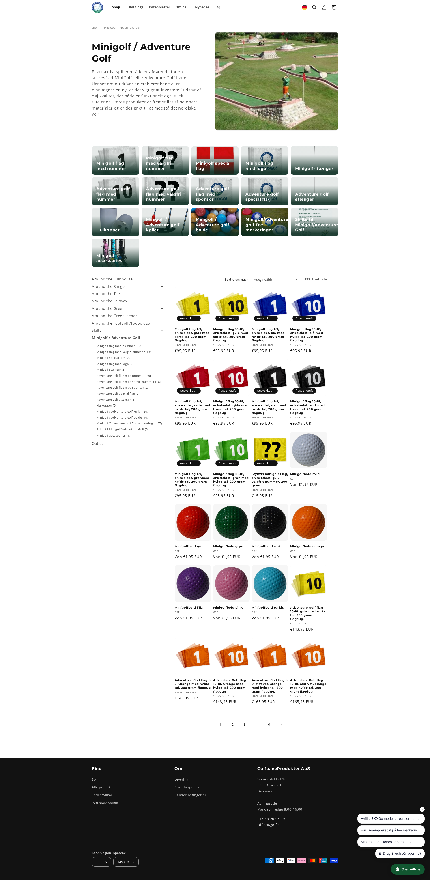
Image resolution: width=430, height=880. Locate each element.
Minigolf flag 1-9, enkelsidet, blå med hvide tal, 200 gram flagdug (268, 334)
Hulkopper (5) (107, 405)
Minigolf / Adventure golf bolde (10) (122, 417)
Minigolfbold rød (189, 546)
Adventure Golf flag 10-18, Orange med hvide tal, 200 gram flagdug (229, 685)
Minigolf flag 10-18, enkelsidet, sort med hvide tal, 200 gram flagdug (307, 407)
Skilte (97, 330)
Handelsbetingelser (190, 795)
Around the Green (108, 308)
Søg (95, 779)
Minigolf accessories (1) (113, 435)
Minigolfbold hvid (305, 474)
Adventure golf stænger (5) (116, 400)
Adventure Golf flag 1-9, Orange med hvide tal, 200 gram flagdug (193, 683)
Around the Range (108, 286)
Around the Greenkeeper (114, 315)
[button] (117, 7)
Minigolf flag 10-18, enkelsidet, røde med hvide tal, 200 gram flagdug (231, 407)
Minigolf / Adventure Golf (123, 27)
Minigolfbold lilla (189, 607)
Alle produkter (103, 787)
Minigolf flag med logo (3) (115, 364)
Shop (95, 27)
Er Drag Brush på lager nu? (400, 853)
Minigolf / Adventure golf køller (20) (122, 411)
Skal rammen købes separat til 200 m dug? (393, 842)
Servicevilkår (102, 795)
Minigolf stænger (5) (111, 370)
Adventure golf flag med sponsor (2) (123, 387)
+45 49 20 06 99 (271, 818)
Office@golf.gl (269, 824)
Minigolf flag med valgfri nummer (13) (124, 352)
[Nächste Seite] (281, 724)
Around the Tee (106, 293)
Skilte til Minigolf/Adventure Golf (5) (123, 429)
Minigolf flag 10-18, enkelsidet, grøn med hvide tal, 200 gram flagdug (231, 479)
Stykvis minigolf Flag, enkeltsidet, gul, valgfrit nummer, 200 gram (270, 479)
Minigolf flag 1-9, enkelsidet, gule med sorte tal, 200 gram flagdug (192, 334)
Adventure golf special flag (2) (118, 394)
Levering (181, 779)
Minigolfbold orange (307, 546)
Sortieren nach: (237, 279)
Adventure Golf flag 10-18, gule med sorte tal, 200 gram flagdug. (308, 613)
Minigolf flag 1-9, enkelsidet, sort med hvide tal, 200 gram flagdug (269, 407)
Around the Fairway (109, 301)
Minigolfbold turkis (268, 607)
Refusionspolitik (105, 803)
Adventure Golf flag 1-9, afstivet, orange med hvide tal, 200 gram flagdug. (270, 685)
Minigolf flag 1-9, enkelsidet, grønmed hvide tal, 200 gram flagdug (192, 479)
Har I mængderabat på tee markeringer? (392, 830)
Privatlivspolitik (186, 787)
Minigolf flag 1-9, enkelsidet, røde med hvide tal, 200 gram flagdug (192, 407)
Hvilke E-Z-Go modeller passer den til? (391, 818)
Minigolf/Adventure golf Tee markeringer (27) (129, 423)
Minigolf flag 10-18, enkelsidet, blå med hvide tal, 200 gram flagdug (306, 334)
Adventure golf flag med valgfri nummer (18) (129, 382)
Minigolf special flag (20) (114, 358)
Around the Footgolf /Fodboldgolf (122, 323)
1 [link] (220, 724)
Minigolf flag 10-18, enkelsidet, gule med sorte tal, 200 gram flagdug (230, 334)
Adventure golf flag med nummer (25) (124, 376)
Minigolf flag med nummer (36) (119, 346)
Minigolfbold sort (266, 546)
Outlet (97, 443)
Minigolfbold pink (228, 607)
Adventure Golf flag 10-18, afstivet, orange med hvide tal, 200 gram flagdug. (308, 685)
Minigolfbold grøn (228, 546)
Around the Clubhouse (112, 279)
